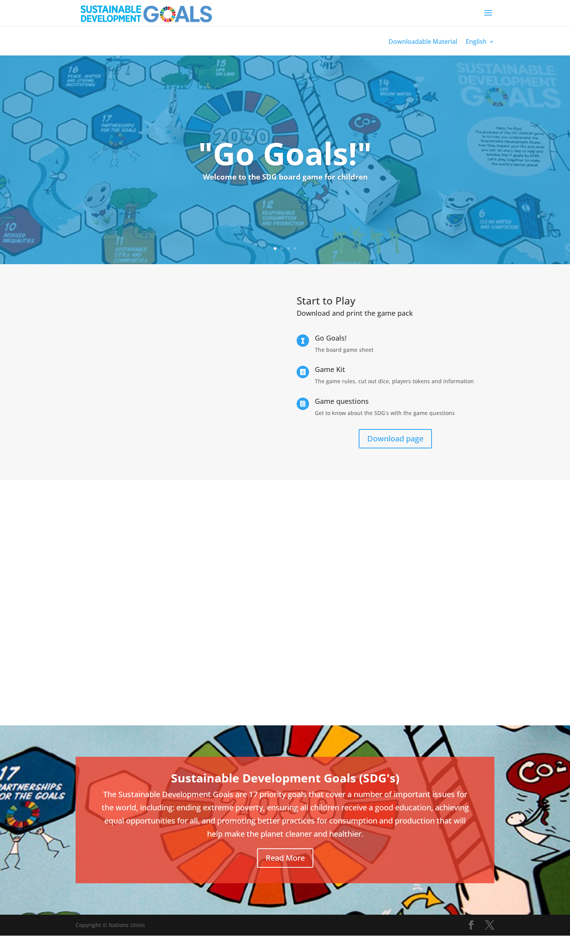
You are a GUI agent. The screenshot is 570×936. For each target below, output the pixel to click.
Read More (285, 858)
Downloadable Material (423, 42)
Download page (395, 438)
